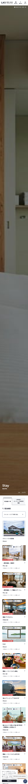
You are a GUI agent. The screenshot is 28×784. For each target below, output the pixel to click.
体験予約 (20, 3)
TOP (19, 492)
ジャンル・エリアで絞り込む (11, 514)
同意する (9, 780)
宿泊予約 (15, 3)
